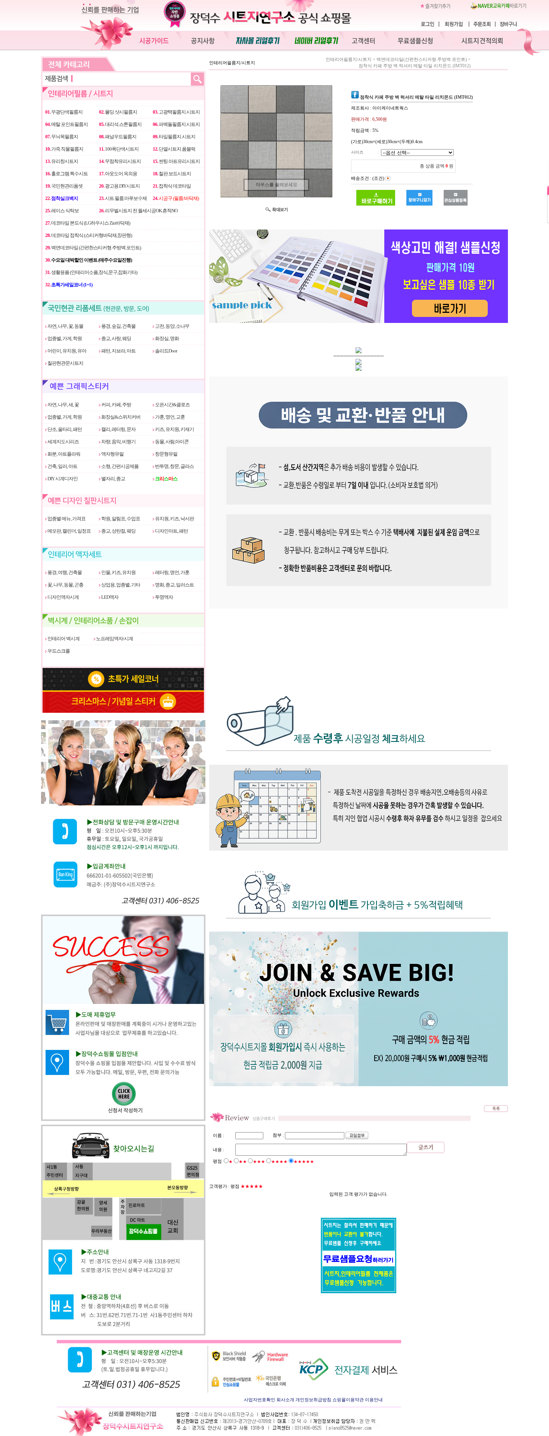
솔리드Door (165, 351)
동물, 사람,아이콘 (171, 441)
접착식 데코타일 (172, 186)
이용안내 (374, 1399)
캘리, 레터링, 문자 (118, 429)
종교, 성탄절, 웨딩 (118, 531)
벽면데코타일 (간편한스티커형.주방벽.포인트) (93, 247)
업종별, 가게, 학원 (64, 338)
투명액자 (163, 597)
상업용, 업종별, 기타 (120, 585)
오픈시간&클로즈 (172, 404)
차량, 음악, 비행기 (118, 441)
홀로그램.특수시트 (66, 173)
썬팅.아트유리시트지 (176, 161)
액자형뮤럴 (112, 454)
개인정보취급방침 (313, 1399)
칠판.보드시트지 (172, 173)
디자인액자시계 (63, 597)
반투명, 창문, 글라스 (174, 466)
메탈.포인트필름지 (66, 124)
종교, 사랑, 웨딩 (115, 338)
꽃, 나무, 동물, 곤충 (65, 585)
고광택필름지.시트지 (176, 112)
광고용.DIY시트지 (119, 186)
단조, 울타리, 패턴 (64, 429)
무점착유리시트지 (120, 161)
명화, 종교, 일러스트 (174, 585)
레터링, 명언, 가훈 (171, 572)
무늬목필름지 (61, 136)
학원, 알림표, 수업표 (120, 518)
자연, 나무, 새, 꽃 (63, 404)
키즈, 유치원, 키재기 (174, 429)
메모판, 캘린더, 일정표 (69, 531)
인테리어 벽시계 (63, 638)
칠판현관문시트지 (65, 363)
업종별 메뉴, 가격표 (66, 518)
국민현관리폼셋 (64, 186)
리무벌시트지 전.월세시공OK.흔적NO (138, 210)
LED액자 (109, 597)
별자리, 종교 (112, 478)
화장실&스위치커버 (120, 417)
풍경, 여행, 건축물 (64, 572)
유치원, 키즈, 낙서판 (174, 518)
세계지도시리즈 (63, 441)
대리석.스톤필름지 (120, 124)
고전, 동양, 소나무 (171, 326)
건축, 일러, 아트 (62, 466)
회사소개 (285, 1399)
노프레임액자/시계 (114, 638)
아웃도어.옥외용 (118, 173)
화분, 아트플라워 (63, 454)
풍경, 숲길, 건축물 (118, 326)
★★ (243, 1161)
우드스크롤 (58, 651)
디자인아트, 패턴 (171, 531)
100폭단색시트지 (119, 149)
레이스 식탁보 (62, 210)
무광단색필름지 (64, 112)
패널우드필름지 (117, 136)
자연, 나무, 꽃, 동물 (65, 326)
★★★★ (279, 1161)
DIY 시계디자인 (62, 478)
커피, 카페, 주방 (115, 404)
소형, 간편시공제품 (119, 466)
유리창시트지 (61, 161)
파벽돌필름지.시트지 (176, 124)
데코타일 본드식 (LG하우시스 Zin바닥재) (87, 223)
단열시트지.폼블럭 (174, 149)
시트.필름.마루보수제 (123, 198)
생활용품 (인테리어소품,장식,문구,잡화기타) (91, 272)
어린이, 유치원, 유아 (66, 351)
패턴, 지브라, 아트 (118, 351)
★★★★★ (304, 1161)
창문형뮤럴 (165, 454)
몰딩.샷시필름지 (118, 112)
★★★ (259, 1161)
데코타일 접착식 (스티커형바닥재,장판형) (88, 235)
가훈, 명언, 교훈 (169, 417)
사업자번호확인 (259, 1399)
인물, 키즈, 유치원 (118, 572)
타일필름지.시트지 (174, 136)
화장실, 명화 (166, 338)
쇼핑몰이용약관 (348, 1399)
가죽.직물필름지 (64, 149)
